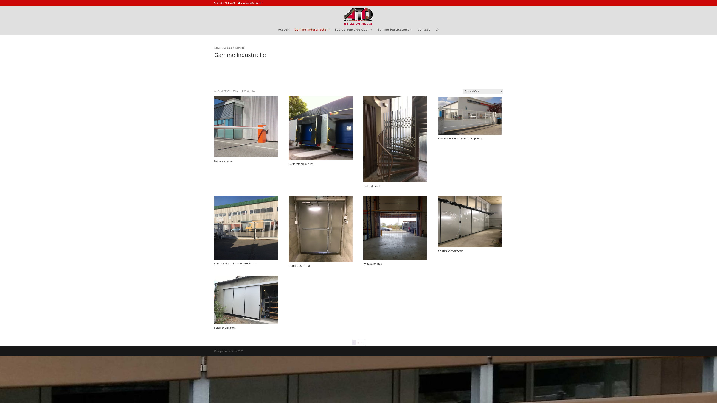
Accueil (284, 30)
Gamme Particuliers (393, 30)
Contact (424, 30)
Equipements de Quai (352, 30)
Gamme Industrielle (310, 30)
